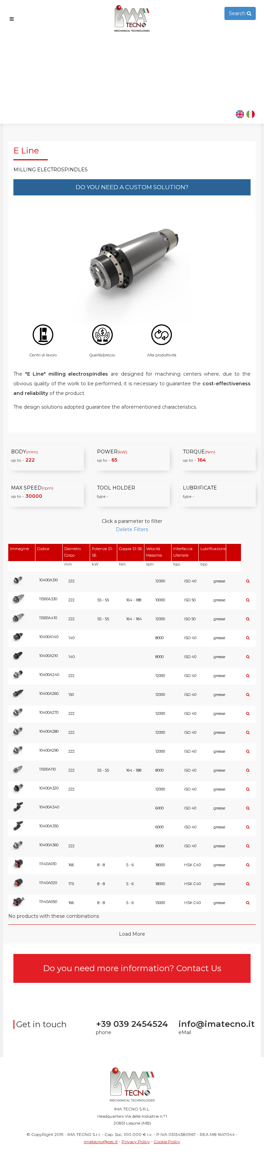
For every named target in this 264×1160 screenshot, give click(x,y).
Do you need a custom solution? (132, 187)
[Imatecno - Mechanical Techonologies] (132, 18)
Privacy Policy (136, 1141)
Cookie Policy (167, 1141)
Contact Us (198, 968)
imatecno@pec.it (101, 1141)
